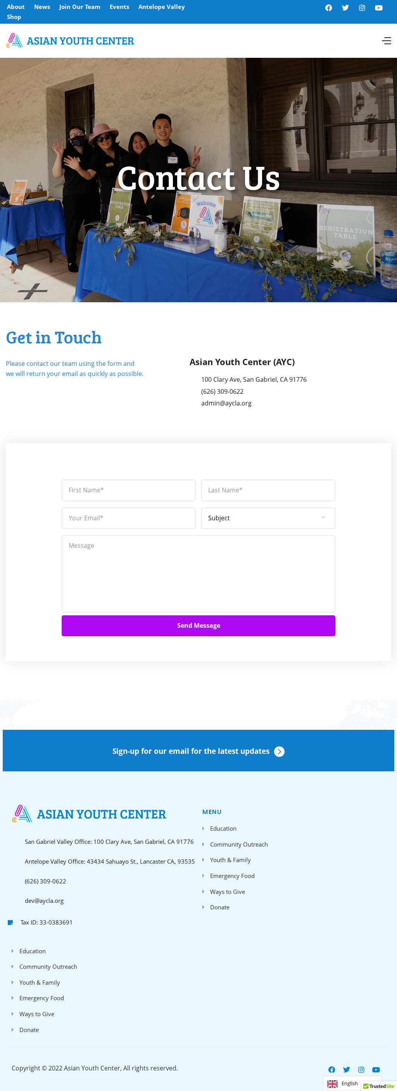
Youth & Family (230, 860)
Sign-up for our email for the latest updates (190, 751)
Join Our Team (79, 6)
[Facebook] (328, 8)
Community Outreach (239, 844)
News (42, 6)
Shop (14, 17)
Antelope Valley (161, 6)
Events (119, 6)
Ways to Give (227, 891)
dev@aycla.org (44, 900)
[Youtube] (378, 8)
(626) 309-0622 (222, 391)
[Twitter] (345, 8)
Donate (220, 907)
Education (223, 828)
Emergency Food (232, 876)
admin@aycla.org (226, 403)
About (16, 6)
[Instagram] (362, 8)
